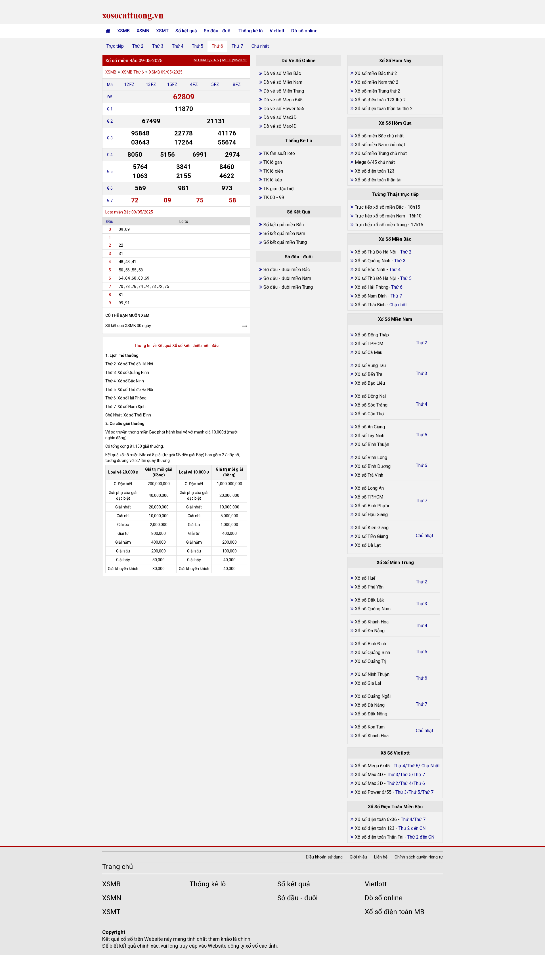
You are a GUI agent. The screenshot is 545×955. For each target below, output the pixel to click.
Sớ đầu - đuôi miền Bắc (286, 269)
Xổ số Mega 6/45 (372, 765)
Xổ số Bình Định (370, 643)
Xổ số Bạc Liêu (370, 383)
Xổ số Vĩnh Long (371, 457)
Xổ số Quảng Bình (372, 652)
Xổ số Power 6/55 (374, 792)
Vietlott (277, 30)
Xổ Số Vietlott (395, 753)
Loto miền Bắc (118, 212)
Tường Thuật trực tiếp (395, 194)
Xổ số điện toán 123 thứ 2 (380, 99)
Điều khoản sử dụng (324, 857)
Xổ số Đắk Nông (371, 714)
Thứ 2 (138, 46)
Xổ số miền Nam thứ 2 (377, 82)
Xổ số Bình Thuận (372, 444)
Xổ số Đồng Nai (370, 396)
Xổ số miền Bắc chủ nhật (379, 136)
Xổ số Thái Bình (371, 304)
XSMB (123, 30)
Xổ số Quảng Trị (370, 661)
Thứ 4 (177, 46)
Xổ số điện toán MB (394, 912)
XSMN (143, 30)
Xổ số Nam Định (371, 296)
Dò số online (304, 30)
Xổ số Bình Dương (373, 466)
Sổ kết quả (186, 30)
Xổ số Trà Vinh (369, 475)
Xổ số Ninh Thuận (372, 674)
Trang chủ (117, 867)
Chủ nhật (260, 46)
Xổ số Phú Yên (369, 587)
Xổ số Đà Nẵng (370, 630)
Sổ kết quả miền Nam (284, 233)
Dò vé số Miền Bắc (282, 73)
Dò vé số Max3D (280, 117)
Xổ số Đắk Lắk (369, 600)
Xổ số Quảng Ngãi (373, 696)
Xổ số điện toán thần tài (378, 180)
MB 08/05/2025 (206, 60)
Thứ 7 (237, 46)
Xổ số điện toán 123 (375, 171)
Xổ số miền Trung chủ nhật (381, 153)
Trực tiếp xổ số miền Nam (380, 216)
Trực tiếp (115, 46)
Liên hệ (380, 857)
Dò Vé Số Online (299, 60)
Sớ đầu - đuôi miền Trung (288, 287)
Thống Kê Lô (298, 140)
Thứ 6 (217, 46)
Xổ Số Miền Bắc (395, 239)
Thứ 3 (158, 46)
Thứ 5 (197, 46)
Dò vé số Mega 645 (283, 99)
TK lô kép (272, 180)
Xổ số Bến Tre (368, 374)
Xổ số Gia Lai (368, 683)
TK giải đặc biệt (279, 188)
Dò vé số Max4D (280, 126)
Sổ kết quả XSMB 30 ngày (128, 325)
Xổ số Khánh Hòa (372, 622)
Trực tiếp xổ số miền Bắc (379, 207)
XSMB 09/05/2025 (166, 72)
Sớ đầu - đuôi (218, 30)
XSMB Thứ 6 (132, 72)
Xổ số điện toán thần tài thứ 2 (384, 108)
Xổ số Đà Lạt (368, 545)
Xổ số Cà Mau (368, 352)
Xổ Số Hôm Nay (395, 60)
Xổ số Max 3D (369, 783)
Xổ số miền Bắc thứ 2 (376, 73)
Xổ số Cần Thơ (369, 413)
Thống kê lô (250, 30)
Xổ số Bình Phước (372, 505)
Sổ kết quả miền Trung (285, 242)
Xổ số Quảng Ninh (372, 260)
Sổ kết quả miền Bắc (283, 224)
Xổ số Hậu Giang (371, 514)
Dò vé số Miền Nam (282, 82)
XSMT (162, 30)
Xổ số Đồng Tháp (372, 335)
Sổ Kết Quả (298, 212)
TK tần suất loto (279, 153)
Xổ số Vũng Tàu (370, 365)
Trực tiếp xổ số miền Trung (381, 224)
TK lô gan (272, 162)
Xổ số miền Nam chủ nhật (380, 144)
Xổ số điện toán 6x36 (376, 819)
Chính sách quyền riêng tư (419, 857)
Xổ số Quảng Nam (373, 608)
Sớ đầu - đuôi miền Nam (287, 278)
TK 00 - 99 (273, 197)
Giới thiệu (358, 857)
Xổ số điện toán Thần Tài (379, 837)
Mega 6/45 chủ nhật (375, 162)
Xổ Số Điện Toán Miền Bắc (395, 806)
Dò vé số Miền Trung (283, 91)
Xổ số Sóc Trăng (371, 405)
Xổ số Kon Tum (370, 727)
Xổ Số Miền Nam (395, 319)
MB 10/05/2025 (234, 60)
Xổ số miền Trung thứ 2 (377, 91)
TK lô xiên (273, 171)
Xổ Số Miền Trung (395, 562)
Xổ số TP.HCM (369, 343)
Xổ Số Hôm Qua (395, 123)
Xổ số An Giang (370, 427)
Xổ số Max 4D (369, 774)
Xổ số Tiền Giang (371, 536)
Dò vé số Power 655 (283, 108)
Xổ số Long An (369, 488)
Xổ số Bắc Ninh (370, 269)
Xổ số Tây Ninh (369, 435)
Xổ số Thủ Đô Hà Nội (375, 252)
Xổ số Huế (365, 578)
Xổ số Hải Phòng (371, 287)
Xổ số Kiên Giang (372, 527)
